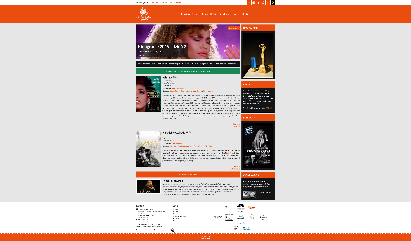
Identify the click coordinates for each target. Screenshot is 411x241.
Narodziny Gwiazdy (173, 132)
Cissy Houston (186, 91)
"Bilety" (269, 108)
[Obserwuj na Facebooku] (258, 2)
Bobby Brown (175, 91)
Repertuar (185, 14)
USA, (164, 83)
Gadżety (237, 14)
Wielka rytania (171, 83)
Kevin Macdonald (177, 88)
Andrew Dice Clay (205, 146)
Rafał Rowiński (205, 238)
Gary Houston (208, 91)
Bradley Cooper (177, 143)
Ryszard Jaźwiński (173, 180)
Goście (213, 14)
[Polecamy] (258, 145)
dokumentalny (167, 81)
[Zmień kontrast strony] (273, 2)
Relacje (204, 14)
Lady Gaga (174, 146)
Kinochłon (224, 14)
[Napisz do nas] (254, 2)
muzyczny (171, 136)
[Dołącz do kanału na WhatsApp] (268, 2)
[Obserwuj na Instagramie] (263, 2)
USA (163, 138)
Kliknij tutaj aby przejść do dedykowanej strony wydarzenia (188, 71)
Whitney (167, 77)
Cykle (194, 14)
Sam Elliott (194, 146)
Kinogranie (234, 28)
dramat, (165, 136)
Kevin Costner (197, 91)
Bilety (245, 14)
